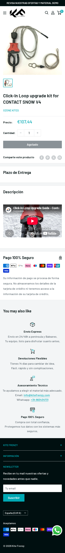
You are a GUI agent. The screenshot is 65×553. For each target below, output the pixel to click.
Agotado (32, 144)
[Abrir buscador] (46, 13)
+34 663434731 (39, 399)
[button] (57, 530)
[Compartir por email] (59, 157)
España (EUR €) (13, 513)
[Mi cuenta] (52, 13)
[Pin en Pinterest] (47, 157)
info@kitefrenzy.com (37, 395)
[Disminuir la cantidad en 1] (20, 133)
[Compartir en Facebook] (41, 157)
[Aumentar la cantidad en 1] (37, 133)
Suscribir (14, 498)
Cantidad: (9, 133)
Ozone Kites (11, 110)
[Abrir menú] (4, 13)
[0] (59, 13)
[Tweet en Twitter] (53, 157)
